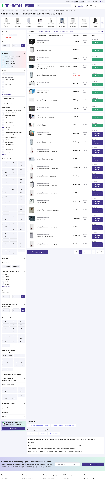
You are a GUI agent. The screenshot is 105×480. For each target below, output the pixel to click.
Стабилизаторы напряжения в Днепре (42, 10)
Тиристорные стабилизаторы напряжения (62, 25)
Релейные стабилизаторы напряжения (39, 25)
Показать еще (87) (7, 286)
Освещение (33, 433)
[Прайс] (102, 31)
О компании (4, 478)
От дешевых (40, 31)
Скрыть (4, 154)
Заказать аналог (97, 134)
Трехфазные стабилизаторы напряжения (73, 25)
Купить (97, 42)
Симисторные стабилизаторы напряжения (50, 25)
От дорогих (47, 31)
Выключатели (54, 433)
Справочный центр (48, 478)
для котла (12, 34)
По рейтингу (65, 31)
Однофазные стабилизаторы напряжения (84, 25)
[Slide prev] (3, 23)
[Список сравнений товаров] (91, 6)
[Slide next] (102, 23)
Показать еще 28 (39, 252)
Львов (82, 1)
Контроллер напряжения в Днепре (39, 425)
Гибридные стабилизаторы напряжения (28, 25)
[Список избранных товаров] (86, 6)
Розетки (43, 433)
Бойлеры (66, 478)
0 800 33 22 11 (91, 1)
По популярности (56, 31)
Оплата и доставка (27, 478)
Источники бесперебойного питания (95, 25)
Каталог (30, 6)
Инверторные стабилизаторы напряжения (17, 25)
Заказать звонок (14, 428)
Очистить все (7, 37)
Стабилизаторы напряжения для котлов (63, 425)
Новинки (72, 31)
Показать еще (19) (7, 94)
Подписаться (93, 464)
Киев (76, 1)
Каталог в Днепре (15, 10)
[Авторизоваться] (75, 6)
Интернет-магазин (5, 10)
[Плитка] (99, 31)
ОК (23, 45)
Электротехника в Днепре (26, 10)
